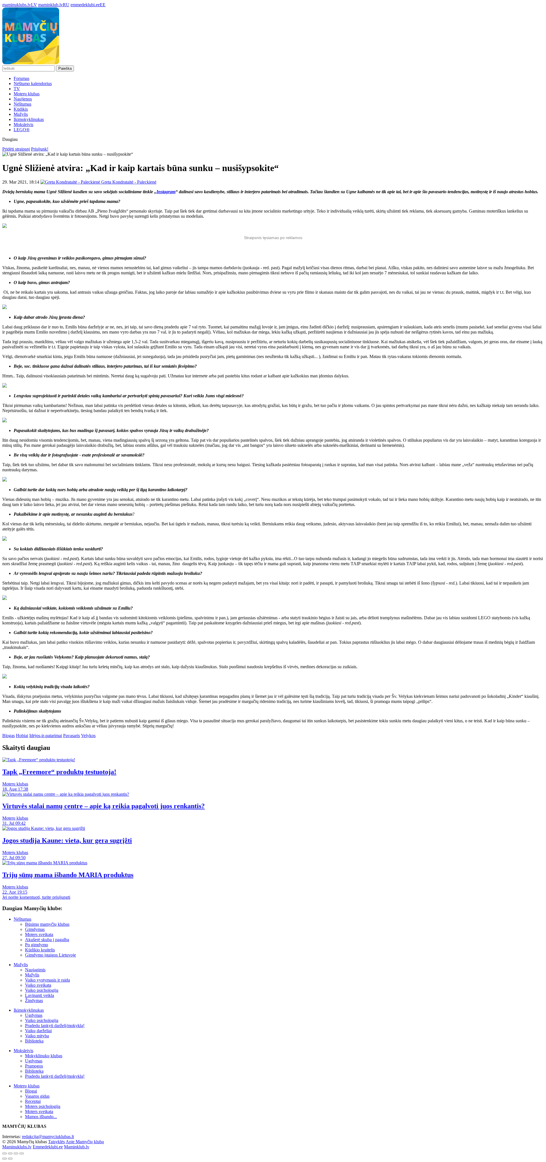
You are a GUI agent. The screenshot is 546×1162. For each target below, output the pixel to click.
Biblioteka (34, 1040)
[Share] (10, 1153)
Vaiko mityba (37, 1035)
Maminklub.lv (76, 1146)
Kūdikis (21, 109)
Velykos (88, 735)
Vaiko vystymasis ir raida (47, 980)
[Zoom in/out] (21, 1153)
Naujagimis (35, 969)
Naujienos (23, 98)
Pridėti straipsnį (16, 149)
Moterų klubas (27, 93)
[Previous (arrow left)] (4, 1158)
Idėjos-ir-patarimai (45, 735)
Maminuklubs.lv (17, 1146)
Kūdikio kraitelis (40, 949)
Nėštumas (22, 104)
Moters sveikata (39, 934)
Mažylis (21, 114)
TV (17, 88)
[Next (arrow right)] (10, 1158)
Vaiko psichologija (41, 990)
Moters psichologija (42, 1106)
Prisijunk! (39, 149)
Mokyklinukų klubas (43, 1055)
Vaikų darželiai (38, 1030)
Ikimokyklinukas (29, 119)
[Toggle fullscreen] (16, 1153)
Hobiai (22, 735)
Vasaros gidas (37, 1096)
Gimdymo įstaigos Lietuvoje (50, 955)
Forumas (21, 78)
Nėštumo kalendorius (33, 83)
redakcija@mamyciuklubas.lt (48, 1136)
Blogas (8, 735)
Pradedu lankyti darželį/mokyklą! (54, 1025)
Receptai (33, 1101)
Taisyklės (56, 1141)
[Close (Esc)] (4, 1153)
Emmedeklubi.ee (48, 1146)
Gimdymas (35, 929)
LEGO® (22, 129)
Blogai (31, 1091)
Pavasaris (71, 735)
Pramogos (34, 1066)
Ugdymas (33, 1015)
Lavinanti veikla (39, 995)
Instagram (165, 191)
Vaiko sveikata (38, 985)
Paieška (65, 68)
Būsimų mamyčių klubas (47, 924)
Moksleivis (23, 124)
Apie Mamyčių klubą (85, 1141)
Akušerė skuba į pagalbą (47, 939)
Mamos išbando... (41, 1116)
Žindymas (34, 1000)
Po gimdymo (36, 944)
